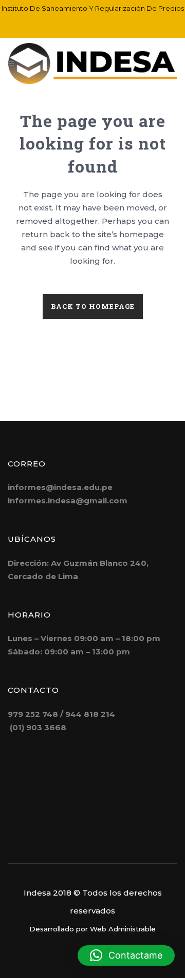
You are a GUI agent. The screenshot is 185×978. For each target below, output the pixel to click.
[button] (126, 955)
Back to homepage (93, 306)
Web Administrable (123, 929)
